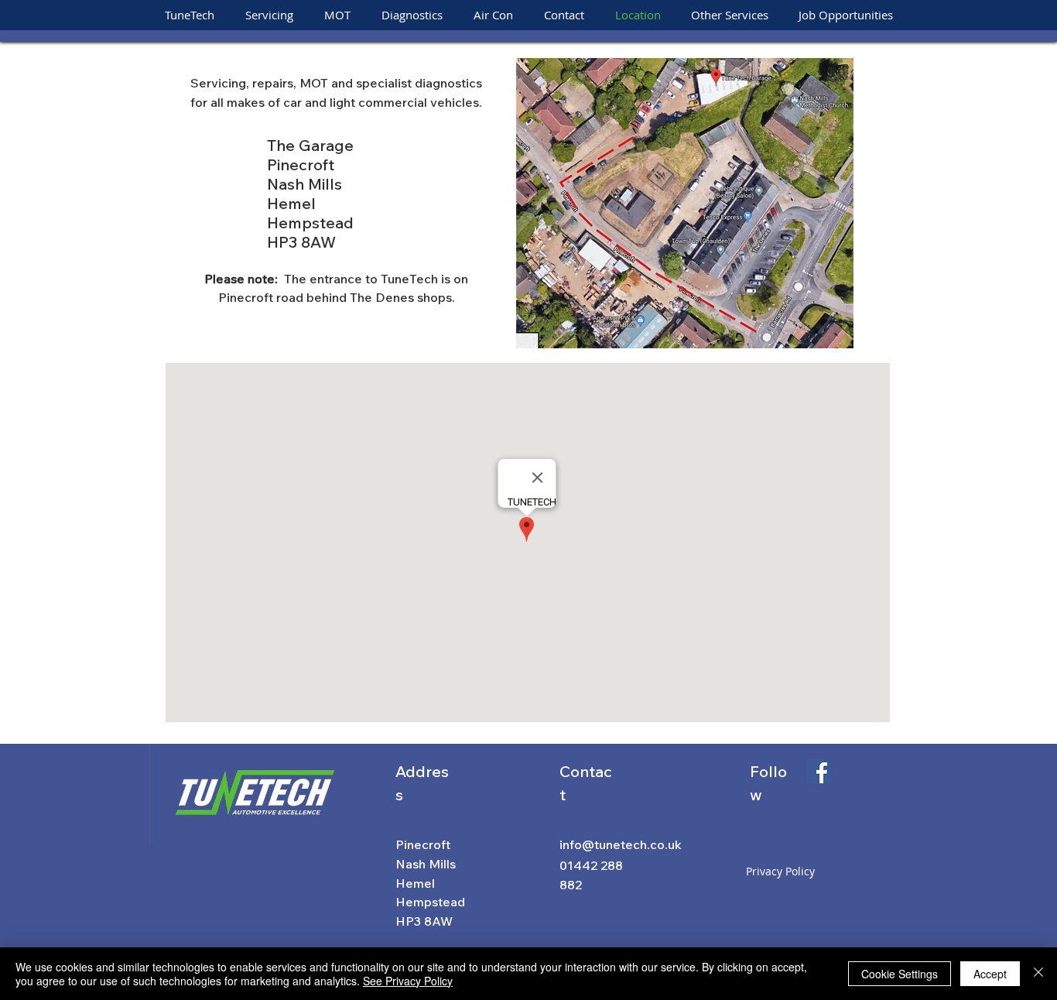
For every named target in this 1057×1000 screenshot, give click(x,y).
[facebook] (818, 771)
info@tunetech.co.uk (620, 844)
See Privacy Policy (408, 980)
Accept (990, 973)
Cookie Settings (899, 973)
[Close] (1038, 974)
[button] (729, 15)
